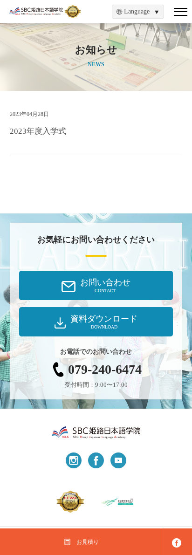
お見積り (87, 542)
